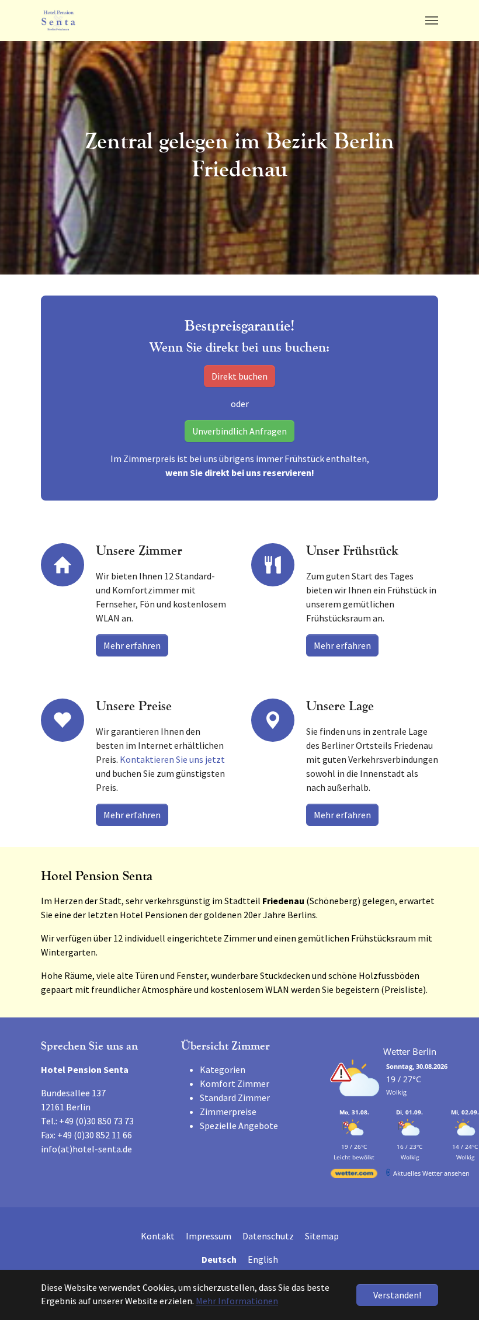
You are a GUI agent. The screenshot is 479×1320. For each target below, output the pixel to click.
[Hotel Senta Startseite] (58, 20)
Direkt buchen (239, 376)
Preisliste (403, 989)
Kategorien (222, 1069)
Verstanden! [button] (397, 1295)
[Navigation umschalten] (431, 20)
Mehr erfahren (132, 645)
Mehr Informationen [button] (237, 1301)
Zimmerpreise (228, 1111)
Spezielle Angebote (239, 1125)
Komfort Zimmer (234, 1083)
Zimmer (240, 938)
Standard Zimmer (235, 1097)
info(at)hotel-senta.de (86, 1149)
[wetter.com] (354, 1175)
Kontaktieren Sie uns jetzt (172, 759)
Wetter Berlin (409, 1051)
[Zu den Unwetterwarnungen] (357, 1102)
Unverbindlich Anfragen (239, 431)
